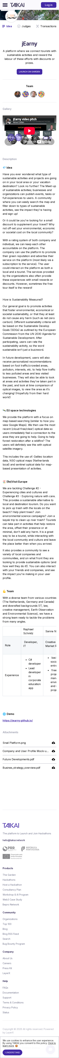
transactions (48, 26)
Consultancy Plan (12, 889)
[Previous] (11, 137)
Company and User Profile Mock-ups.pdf (28, 751)
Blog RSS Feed (11, 933)
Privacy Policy (10, 1007)
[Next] (18, 137)
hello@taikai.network (14, 840)
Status (6, 1012)
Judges (26, 26)
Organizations (10, 919)
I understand (12, 1052)
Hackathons (9, 879)
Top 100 (7, 924)
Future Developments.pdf (18, 759)
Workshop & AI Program (15, 894)
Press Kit (7, 968)
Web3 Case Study (12, 899)
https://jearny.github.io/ (18, 720)
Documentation (11, 992)
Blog (5, 929)
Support (7, 997)
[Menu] (5, 5)
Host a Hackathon (12, 884)
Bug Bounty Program (14, 943)
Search (6, 938)
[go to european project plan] (28, 852)
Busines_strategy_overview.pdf (21, 767)
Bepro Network (11, 904)
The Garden (9, 874)
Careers (7, 963)
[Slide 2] (50, 138)
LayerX (6, 973)
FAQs (5, 987)
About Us (7, 958)
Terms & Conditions (13, 1002)
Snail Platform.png (14, 742)
